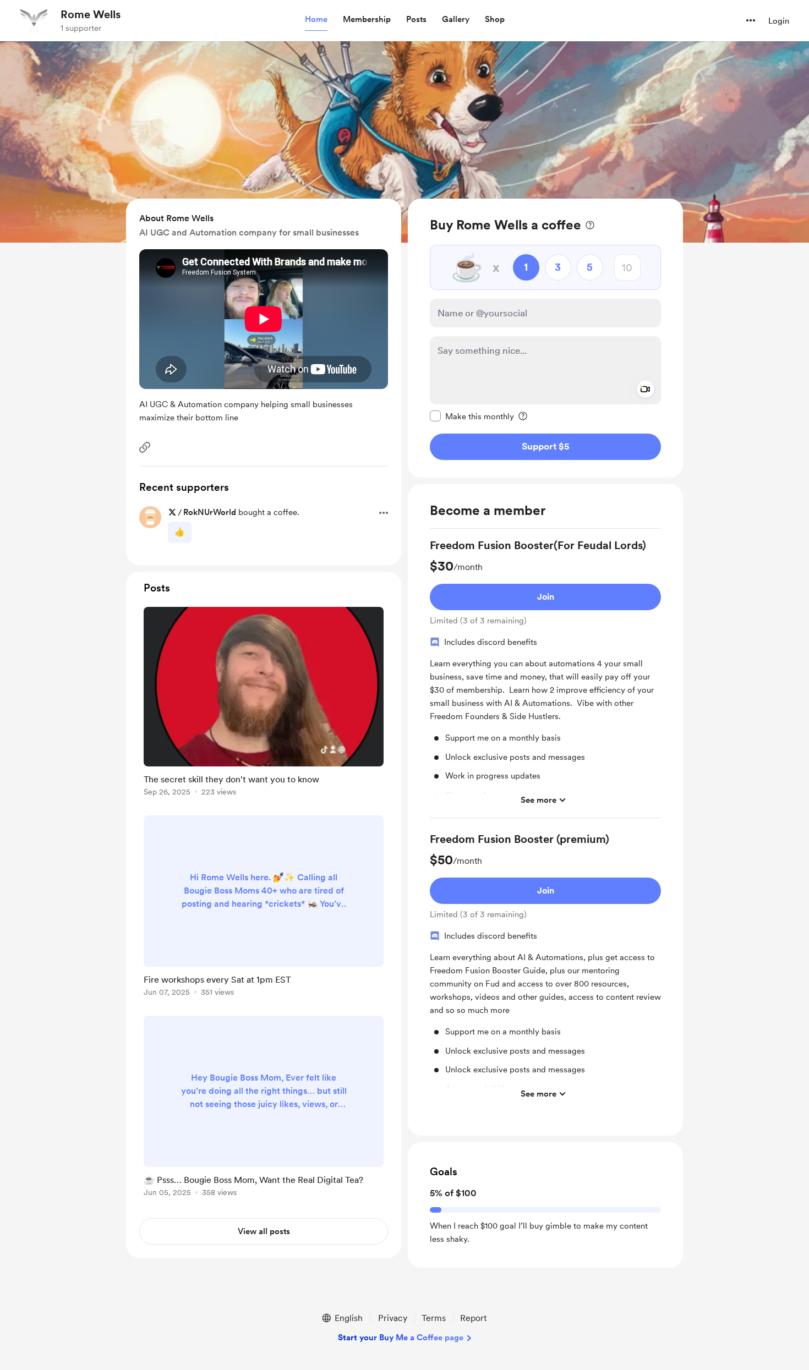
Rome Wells (91, 14)
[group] (545, 678)
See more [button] (538, 800)
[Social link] (144, 447)
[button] (316, 20)
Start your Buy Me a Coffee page (400, 1337)
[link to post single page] (263, 703)
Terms (434, 1318)
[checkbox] (472, 416)
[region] (545, 338)
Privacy (392, 1318)
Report (473, 1318)
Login (778, 21)
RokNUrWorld (209, 512)
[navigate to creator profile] (33, 20)
